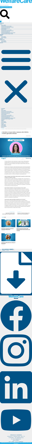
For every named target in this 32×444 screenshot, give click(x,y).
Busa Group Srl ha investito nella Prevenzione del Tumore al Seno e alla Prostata (23, 229)
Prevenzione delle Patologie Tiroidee (7, 33)
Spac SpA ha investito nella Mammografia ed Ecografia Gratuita (8, 213)
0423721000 (12, 437)
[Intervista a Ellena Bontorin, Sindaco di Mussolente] (8, 237)
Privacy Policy (19, 442)
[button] (16, 75)
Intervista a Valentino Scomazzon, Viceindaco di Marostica (7, 229)
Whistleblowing (14, 442)
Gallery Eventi (2, 39)
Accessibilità (10, 442)
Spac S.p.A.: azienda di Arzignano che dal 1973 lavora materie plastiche (24, 213)
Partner (1, 35)
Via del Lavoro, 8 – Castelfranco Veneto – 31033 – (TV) (16, 436)
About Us (1, 42)
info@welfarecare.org (19, 437)
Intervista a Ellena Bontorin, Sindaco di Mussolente (8, 243)
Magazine (1, 34)
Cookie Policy (24, 442)
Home (6, 128)
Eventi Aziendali (3, 37)
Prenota (1, 38)
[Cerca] (0, 21)
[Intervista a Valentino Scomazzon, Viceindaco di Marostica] (8, 223)
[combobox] (5, 20)
